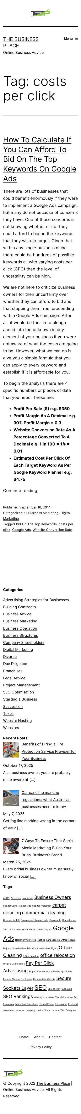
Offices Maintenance (14, 963)
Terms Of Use (46, 1004)
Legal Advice (14, 678)
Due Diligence (15, 663)
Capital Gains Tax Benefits (17, 905)
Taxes (8, 713)
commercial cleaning (44, 912)
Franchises (12, 671)
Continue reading (20, 490)
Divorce (10, 656)
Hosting (41, 940)
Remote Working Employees (17, 979)
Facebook (30, 929)
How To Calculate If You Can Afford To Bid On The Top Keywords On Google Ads (39, 159)
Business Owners (52, 897)
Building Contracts (19, 607)
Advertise (16, 898)
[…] (32, 779)
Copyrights (55, 920)
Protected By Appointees (59, 971)
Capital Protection (41, 905)
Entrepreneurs (17, 929)
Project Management (21, 685)
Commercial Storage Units (34, 920)
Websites (11, 727)
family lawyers (44, 929)
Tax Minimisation (64, 997)
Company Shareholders (23, 642)
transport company (26, 1010)
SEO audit (66, 989)
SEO (40, 987)
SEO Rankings (18, 996)
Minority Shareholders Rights (42, 948)
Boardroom (27, 898)
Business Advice (17, 614)
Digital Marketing (18, 649)
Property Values (37, 971)
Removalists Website (44, 979)
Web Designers (68, 1010)
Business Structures (20, 635)
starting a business (44, 997)
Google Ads (21, 530)
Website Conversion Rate (52, 530)
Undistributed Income (48, 1010)
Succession (13, 706)
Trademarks (61, 1004)
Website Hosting (17, 720)
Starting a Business (20, 699)
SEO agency (54, 989)
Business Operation (20, 628)
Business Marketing (43, 513)
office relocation (57, 955)
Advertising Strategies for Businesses (36, 600)
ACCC (6, 898)
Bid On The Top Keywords (36, 524)
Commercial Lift (11, 920)
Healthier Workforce (25, 940)
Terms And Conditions (26, 1004)
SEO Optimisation (18, 692)
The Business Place (53, 1083)
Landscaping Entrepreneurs (60, 940)
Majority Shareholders (14, 948)
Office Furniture (31, 956)
